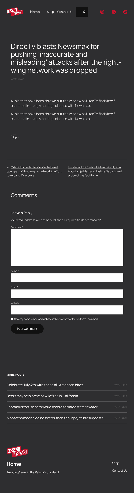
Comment (17, 227)
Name (15, 271)
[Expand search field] (82, 12)
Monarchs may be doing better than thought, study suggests (55, 418)
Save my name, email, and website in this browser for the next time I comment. (56, 319)
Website (15, 303)
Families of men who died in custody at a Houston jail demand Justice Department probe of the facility (95, 171)
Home (35, 11)
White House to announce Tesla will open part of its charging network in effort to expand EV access (34, 171)
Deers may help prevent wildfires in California (42, 396)
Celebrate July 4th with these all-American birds (45, 385)
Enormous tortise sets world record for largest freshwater (52, 407)
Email (14, 287)
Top (15, 137)
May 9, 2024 (120, 384)
